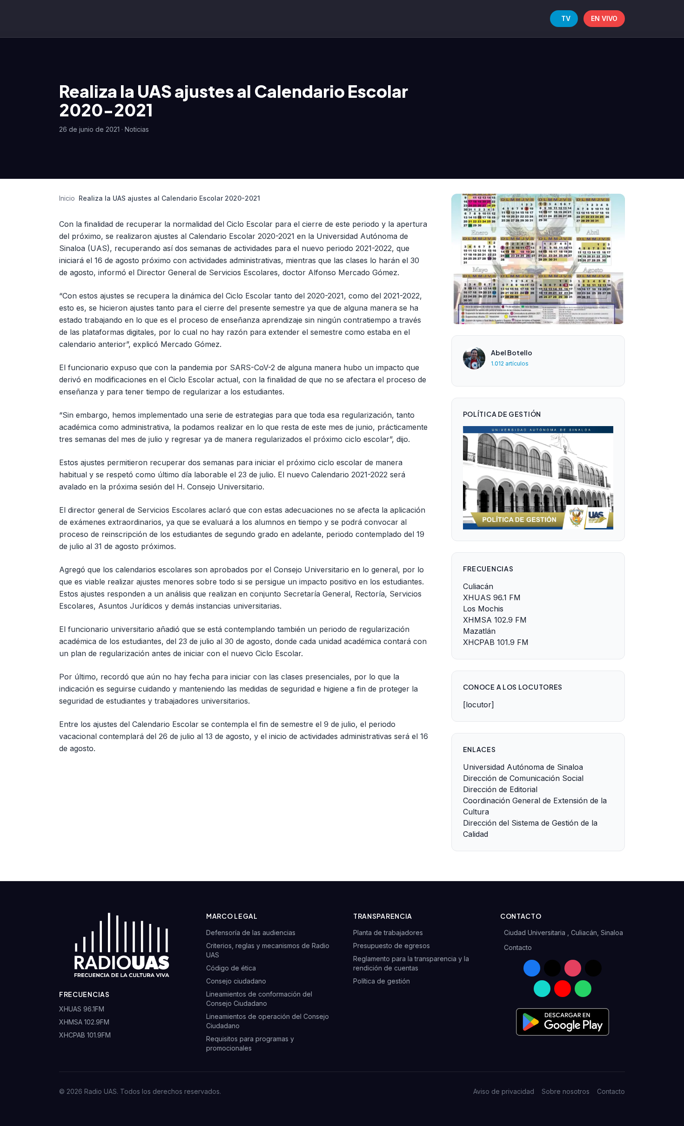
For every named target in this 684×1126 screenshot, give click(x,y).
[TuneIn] (542, 988)
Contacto (518, 947)
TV (565, 18)
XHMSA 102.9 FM (495, 619)
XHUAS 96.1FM (81, 1009)
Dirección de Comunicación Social (523, 778)
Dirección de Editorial (500, 789)
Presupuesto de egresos (391, 946)
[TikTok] (593, 968)
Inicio (67, 198)
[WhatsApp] (583, 988)
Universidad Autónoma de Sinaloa (523, 767)
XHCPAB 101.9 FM (496, 642)
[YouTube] (562, 988)
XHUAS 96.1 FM (492, 597)
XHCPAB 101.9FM (85, 1035)
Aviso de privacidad (503, 1091)
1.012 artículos (510, 363)
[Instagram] (572, 968)
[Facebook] (531, 968)
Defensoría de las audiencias (250, 932)
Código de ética (231, 968)
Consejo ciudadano (236, 981)
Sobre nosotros (566, 1091)
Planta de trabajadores (388, 932)
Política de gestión (381, 981)
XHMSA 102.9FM (84, 1022)
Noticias (137, 129)
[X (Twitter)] (552, 968)
